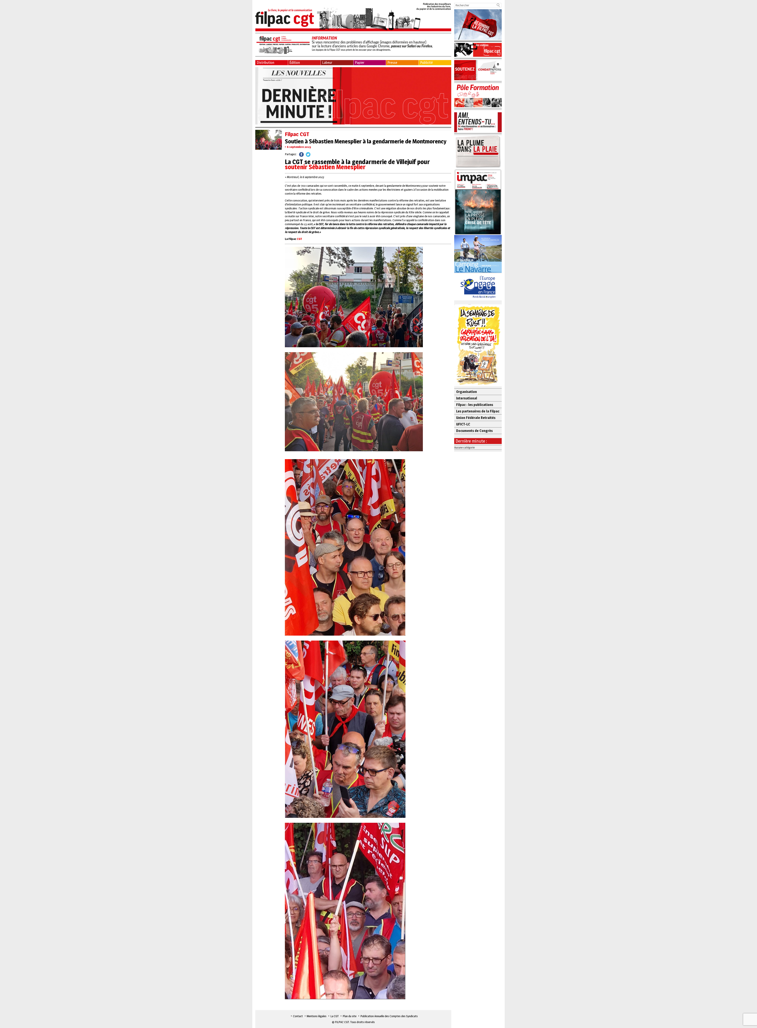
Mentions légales (316, 1016)
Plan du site (349, 1016)
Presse (392, 62)
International (466, 398)
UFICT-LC (463, 424)
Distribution (265, 62)
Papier (359, 62)
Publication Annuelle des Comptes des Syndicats (389, 1016)
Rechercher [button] (498, 5)
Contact (298, 1016)
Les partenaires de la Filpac (477, 411)
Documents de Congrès (474, 431)
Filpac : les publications (474, 405)
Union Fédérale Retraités (475, 418)
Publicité (426, 62)
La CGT (334, 1016)
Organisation (466, 392)
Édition (294, 62)
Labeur (327, 62)
